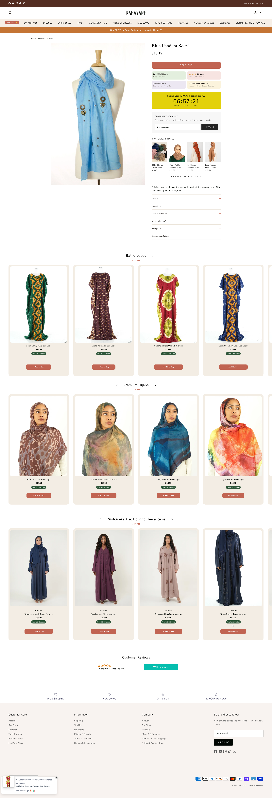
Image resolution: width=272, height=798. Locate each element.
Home (33, 38)
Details (155, 198)
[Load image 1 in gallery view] (98, 114)
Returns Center (15, 738)
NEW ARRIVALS (30, 23)
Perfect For (157, 205)
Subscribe (223, 742)
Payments (79, 729)
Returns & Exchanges (84, 743)
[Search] (10, 12)
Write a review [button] (161, 667)
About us (146, 720)
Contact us (13, 729)
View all (136, 260)
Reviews (146, 729)
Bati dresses (136, 256)
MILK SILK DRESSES (122, 23)
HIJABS (80, 23)
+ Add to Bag (38, 367)
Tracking (78, 725)
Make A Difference (151, 734)
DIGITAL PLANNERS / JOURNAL (250, 23)
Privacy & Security (82, 734)
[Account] (255, 12)
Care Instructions (159, 213)
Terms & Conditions (83, 738)
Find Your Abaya (16, 743)
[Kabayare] (136, 13)
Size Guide (13, 725)
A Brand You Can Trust (204, 23)
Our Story (146, 725)
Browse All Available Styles (186, 177)
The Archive (183, 23)
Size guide (156, 228)
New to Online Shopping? (154, 738)
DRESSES (47, 23)
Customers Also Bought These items (136, 519)
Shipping (78, 720)
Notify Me (209, 127)
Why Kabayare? (159, 220)
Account (12, 720)
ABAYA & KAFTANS (98, 23)
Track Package (15, 734)
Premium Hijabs (136, 385)
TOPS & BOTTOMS (163, 23)
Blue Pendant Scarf (45, 38)
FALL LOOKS (143, 23)
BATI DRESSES (64, 23)
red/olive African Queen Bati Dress (33, 786)
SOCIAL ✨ (12, 22)
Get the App (224, 23)
